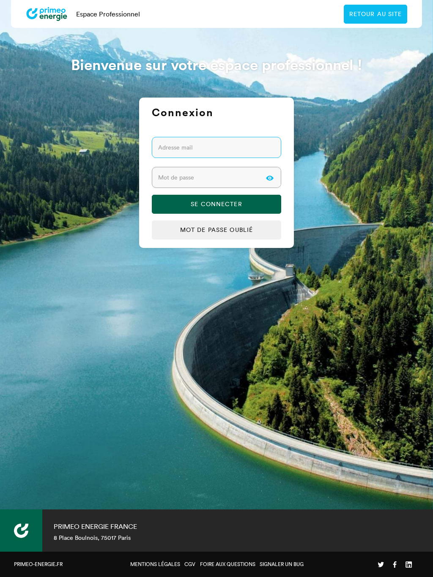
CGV (189, 564)
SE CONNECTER (216, 204)
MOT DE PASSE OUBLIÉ (216, 230)
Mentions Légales (155, 564)
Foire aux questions (227, 564)
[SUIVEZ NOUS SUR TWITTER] (381, 564)
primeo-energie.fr (38, 564)
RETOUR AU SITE (375, 14)
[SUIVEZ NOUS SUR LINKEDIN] (409, 564)
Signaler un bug (282, 564)
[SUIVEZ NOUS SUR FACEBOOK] (395, 564)
